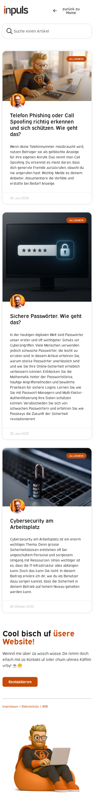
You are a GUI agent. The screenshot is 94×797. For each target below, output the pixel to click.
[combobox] (47, 31)
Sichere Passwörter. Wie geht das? (45, 319)
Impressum (10, 706)
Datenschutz (31, 706)
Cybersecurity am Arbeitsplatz (31, 523)
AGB (45, 706)
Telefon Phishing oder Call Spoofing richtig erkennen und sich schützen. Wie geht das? (43, 125)
